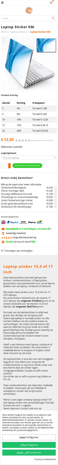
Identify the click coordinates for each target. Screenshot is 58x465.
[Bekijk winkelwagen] (51, 2)
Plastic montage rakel (12, 190)
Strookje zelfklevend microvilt (16, 194)
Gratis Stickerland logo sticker (17, 200)
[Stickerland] (29, 10)
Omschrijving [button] (10, 258)
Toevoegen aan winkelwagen (27, 166)
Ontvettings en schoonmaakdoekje (19, 197)
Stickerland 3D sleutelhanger (16, 206)
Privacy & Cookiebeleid (45, 459)
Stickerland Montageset (13, 187)
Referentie (6, 146)
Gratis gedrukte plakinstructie (17, 203)
